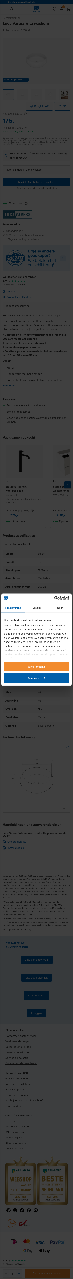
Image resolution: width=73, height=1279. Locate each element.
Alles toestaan (36, 666)
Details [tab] (36, 607)
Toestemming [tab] (13, 607)
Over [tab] (60, 607)
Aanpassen (34, 677)
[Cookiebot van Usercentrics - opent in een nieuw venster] (54, 598)
